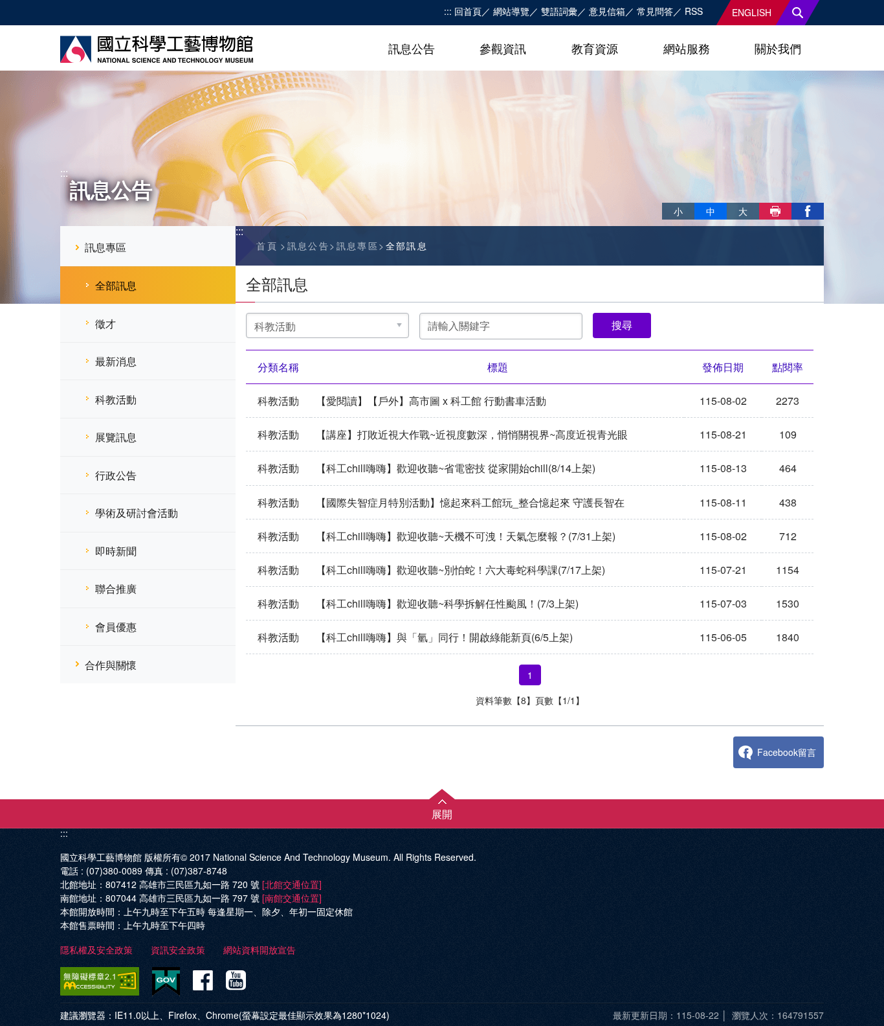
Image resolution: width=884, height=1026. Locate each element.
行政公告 (116, 475)
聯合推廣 (116, 588)
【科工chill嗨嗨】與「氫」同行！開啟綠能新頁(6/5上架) (444, 637)
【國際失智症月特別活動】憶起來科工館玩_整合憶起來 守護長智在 (470, 502)
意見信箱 (607, 11)
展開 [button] (442, 813)
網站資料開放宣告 (259, 949)
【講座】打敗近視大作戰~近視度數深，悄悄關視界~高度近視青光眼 (472, 434)
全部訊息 (116, 285)
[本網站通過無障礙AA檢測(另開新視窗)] (102, 981)
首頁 (267, 245)
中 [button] (710, 211)
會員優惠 (116, 626)
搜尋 (798, 12)
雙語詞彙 (559, 11)
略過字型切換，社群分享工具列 (667, 197)
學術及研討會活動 (136, 512)
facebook (807, 211)
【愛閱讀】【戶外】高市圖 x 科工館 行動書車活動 (431, 400)
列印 (775, 211)
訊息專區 (105, 247)
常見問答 (655, 11)
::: (448, 11)
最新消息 (116, 361)
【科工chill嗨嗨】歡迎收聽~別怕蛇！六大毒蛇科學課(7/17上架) (460, 569)
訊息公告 (411, 48)
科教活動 (116, 399)
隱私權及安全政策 (96, 949)
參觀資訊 (503, 48)
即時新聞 (116, 550)
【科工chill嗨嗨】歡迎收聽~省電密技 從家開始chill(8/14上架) (455, 468)
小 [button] (678, 211)
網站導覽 (511, 11)
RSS (694, 11)
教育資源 (594, 48)
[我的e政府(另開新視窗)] (166, 981)
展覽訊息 (116, 436)
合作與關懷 (111, 664)
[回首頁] (156, 49)
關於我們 (778, 48)
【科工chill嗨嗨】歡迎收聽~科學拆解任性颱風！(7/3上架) (447, 603)
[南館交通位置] (292, 897)
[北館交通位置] (292, 884)
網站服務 (686, 48)
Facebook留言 (786, 752)
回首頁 (467, 11)
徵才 (105, 323)
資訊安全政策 (178, 949)
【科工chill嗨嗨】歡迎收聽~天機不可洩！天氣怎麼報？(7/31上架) (465, 536)
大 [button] (742, 211)
